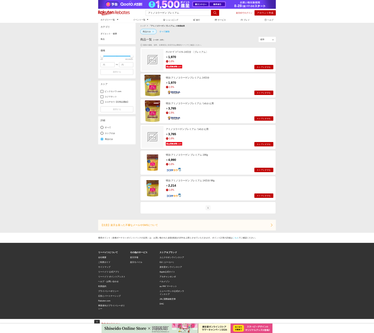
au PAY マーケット (168, 286)
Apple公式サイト (167, 272)
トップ (143, 26)
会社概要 (102, 257)
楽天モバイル (136, 262)
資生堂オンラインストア (171, 267)
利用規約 (102, 286)
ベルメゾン (165, 281)
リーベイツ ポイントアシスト (111, 276)
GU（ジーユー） (167, 262)
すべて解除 (164, 31)
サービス (222, 20)
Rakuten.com (104, 301)
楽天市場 (134, 257)
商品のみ (147, 31)
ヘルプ (270, 20)
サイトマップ (104, 267)
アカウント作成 (265, 13)
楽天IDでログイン (244, 13)
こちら (236, 238)
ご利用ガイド (104, 262)
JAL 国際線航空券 (168, 299)
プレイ (247, 20)
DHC (162, 304)
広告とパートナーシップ (109, 296)
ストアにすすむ (264, 67)
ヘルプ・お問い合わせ (108, 281)
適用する (117, 72)
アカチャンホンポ (168, 276)
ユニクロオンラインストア (172, 257)
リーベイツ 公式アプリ (108, 272)
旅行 (198, 20)
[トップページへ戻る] (114, 13)
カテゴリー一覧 (108, 20)
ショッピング (172, 20)
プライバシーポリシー (108, 291)
